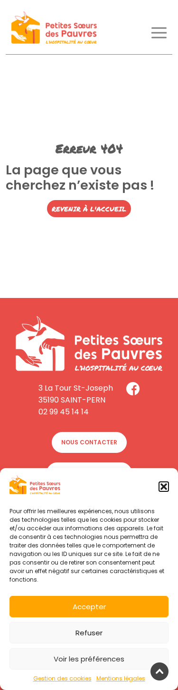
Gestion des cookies (62, 678)
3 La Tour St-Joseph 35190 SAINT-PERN (75, 394)
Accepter (89, 607)
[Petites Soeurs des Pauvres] (54, 29)
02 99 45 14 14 (63, 411)
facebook (133, 388)
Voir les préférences (89, 659)
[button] (164, 486)
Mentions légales (120, 678)
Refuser (89, 633)
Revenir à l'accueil (89, 208)
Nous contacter (89, 442)
